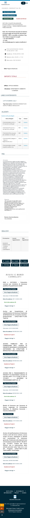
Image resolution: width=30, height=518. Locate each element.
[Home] (6, 3)
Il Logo (22, 508)
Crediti (18, 508)
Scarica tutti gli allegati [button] (7, 116)
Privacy (14, 508)
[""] (23, 3)
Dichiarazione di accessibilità (15, 510)
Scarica (25, 122)
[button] (27, 3)
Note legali (9, 508)
